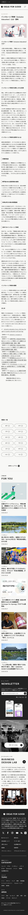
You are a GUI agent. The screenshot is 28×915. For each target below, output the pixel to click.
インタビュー (15, 866)
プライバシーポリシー (6, 851)
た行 (19, 431)
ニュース (3, 866)
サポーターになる (13, 745)
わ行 (19, 448)
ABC (6, 454)
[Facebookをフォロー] (8, 833)
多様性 (2, 885)
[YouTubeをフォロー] (17, 833)
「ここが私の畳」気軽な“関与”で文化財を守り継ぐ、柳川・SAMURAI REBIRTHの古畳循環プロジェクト (13, 667)
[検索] (25, 6)
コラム (8, 866)
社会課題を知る (17, 844)
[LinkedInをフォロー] (25, 833)
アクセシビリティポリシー (20, 851)
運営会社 (16, 837)
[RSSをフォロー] (21, 833)
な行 (6, 437)
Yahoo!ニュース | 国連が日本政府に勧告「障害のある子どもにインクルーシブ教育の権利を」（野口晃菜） (13, 373)
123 (19, 454)
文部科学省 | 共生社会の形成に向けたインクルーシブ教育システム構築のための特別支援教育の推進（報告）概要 (13, 341)
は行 (19, 437)
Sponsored (9, 868)
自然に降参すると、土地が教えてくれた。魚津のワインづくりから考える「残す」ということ (13, 635)
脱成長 (7, 885)
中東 (21, 895)
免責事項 (16, 847)
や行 (19, 443)
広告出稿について (5, 841)
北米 (25, 895)
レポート (22, 866)
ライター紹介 (17, 841)
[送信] (25, 693)
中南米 (2, 898)
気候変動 (22, 881)
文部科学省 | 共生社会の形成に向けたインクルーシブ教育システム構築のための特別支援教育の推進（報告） (13, 347)
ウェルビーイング (18, 883)
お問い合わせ (4, 844)
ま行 (6, 443)
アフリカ (8, 898)
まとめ (2, 868)
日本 (7, 895)
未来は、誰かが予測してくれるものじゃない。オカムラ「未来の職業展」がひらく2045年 (13, 571)
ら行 (6, 448)
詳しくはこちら (20, 697)
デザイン (8, 881)
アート (2, 881)
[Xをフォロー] (3, 833)
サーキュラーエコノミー (7, 883)
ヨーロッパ (12, 895)
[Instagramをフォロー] (12, 833)
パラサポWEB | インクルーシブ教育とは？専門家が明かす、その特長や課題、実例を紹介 (13, 366)
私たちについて (5, 837)
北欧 (18, 895)
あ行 (6, 425)
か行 (19, 425)
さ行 (6, 431)
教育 (18, 881)
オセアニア (14, 898)
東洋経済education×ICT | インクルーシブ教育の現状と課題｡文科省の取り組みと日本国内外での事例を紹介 (14, 360)
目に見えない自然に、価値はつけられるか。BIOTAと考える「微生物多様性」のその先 (13, 539)
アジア (2, 895)
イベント (15, 868)
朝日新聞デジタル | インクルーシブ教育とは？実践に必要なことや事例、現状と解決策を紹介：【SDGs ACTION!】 (13, 354)
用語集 (3, 847)
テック (13, 881)
